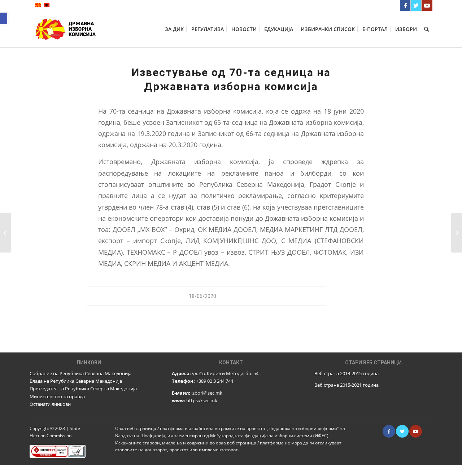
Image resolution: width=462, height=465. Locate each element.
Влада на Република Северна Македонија (76, 381)
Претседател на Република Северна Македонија (83, 388)
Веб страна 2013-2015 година (346, 373)
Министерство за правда (57, 396)
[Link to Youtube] (427, 5)
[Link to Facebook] (405, 5)
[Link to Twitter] (416, 5)
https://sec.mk (201, 400)
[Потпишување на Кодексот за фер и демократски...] (5, 233)
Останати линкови (50, 404)
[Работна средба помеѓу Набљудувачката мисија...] (456, 233)
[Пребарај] (426, 29)
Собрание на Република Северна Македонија (80, 373)
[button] (3, 18)
